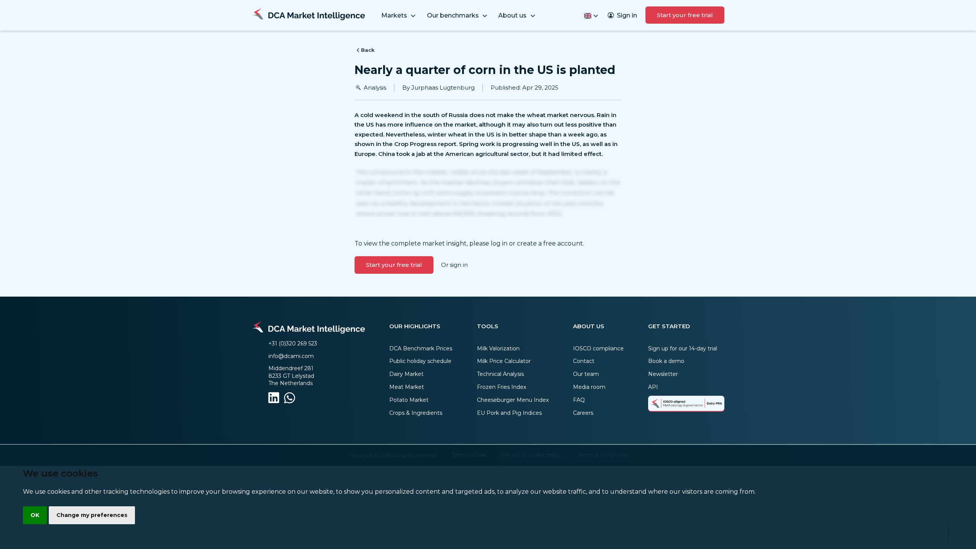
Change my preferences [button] (91, 515)
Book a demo (666, 361)
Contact (583, 361)
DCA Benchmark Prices (420, 348)
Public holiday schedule (420, 361)
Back (367, 50)
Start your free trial (685, 15)
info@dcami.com (291, 356)
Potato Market (409, 399)
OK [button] (34, 515)
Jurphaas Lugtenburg (443, 87)
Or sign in (454, 264)
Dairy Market (406, 374)
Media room (589, 387)
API (653, 387)
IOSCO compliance (598, 348)
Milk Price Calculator (504, 361)
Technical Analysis (500, 374)
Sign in (627, 15)
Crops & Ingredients (415, 412)
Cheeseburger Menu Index (513, 399)
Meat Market (406, 387)
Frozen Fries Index (501, 387)
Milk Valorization (498, 348)
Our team (586, 374)
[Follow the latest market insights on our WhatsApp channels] (289, 399)
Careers (583, 412)
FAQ (579, 399)
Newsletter (663, 374)
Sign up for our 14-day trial (682, 348)
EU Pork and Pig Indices (509, 412)
